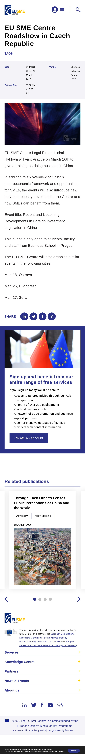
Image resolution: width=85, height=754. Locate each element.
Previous (6, 599)
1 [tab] (34, 599)
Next (78, 599)
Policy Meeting (42, 515)
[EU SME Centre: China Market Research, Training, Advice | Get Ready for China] (15, 10)
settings (61, 751)
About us (12, 690)
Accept (73, 750)
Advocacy (22, 515)
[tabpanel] (42, 540)
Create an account (28, 438)
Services (12, 652)
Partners (11, 671)
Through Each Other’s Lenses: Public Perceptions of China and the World (41, 503)
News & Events (17, 681)
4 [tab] (50, 599)
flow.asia (69, 730)
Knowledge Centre (20, 662)
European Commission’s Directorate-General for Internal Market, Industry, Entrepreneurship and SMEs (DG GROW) (46, 638)
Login (76, 619)
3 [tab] (45, 599)
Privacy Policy (39, 730)
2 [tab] (39, 599)
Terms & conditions (21, 730)
